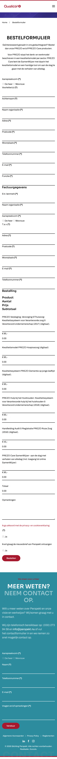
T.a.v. (6, 224)
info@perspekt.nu (24, 629)
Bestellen (11, 558)
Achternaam (9, 98)
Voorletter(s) (9, 87)
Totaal (5, 486)
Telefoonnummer (12, 154)
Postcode (8, 132)
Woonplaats (9, 143)
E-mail (7, 165)
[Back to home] (12, 6)
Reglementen (48, 736)
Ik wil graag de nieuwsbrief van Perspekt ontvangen (27, 544)
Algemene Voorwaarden (13, 736)
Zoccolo (33, 749)
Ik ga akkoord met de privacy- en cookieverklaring (26, 525)
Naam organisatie (12, 110)
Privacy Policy (33, 736)
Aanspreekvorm (11, 79)
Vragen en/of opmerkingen (16, 706)
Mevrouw (20, 84)
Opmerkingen (9, 500)
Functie (7, 176)
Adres (6, 121)
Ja (5, 536)
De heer (8, 84)
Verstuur (11, 726)
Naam (6, 664)
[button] (53, 6)
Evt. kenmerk (10, 194)
